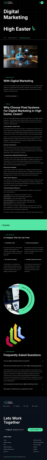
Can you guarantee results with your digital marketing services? (21, 384)
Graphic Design (37, 444)
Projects (35, 447)
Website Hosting (37, 440)
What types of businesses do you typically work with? (18, 389)
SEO (5, 444)
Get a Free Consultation (11, 96)
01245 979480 (34, 430)
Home (5, 37)
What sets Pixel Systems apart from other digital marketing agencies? (22, 365)
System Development (38, 442)
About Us (6, 451)
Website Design (7, 442)
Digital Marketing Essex (12, 37)
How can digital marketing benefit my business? (17, 361)
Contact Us (36, 451)
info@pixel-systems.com (14, 430)
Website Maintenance (9, 449)
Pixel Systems (14, 456)
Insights (35, 449)
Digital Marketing (8, 447)
